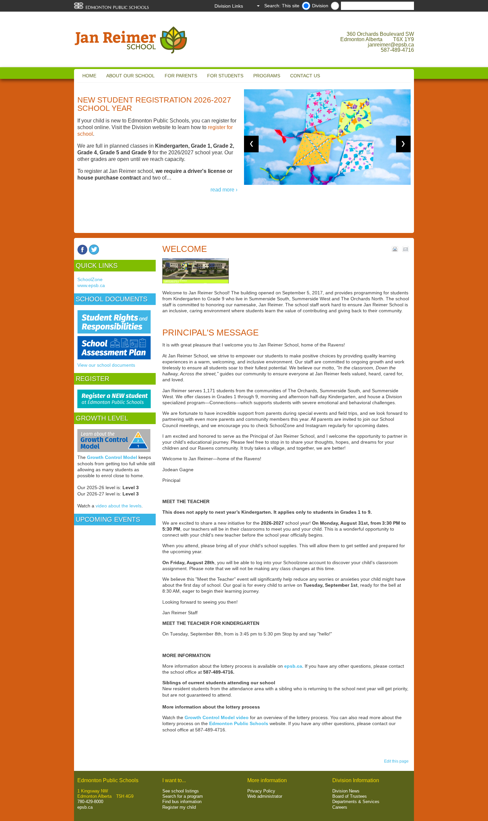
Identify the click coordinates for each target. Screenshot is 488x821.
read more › (223, 189)
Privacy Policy (261, 790)
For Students (225, 75)
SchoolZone (90, 279)
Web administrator (264, 796)
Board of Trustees (349, 796)
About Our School (130, 75)
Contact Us (305, 75)
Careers (339, 807)
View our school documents (106, 365)
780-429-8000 (90, 801)
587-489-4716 (397, 50)
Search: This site (281, 5)
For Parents (181, 75)
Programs (266, 75)
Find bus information (182, 801)
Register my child (179, 807)
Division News (346, 790)
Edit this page (397, 761)
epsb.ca (85, 807)
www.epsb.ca (91, 285)
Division (320, 5)
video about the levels (118, 505)
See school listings (180, 790)
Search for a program (182, 796)
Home (89, 75)
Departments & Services (355, 801)
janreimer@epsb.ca (391, 44)
